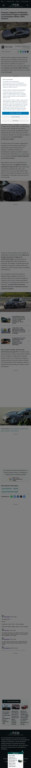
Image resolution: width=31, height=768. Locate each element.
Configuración (15, 117)
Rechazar (15, 120)
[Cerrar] (22, 751)
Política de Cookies (7, 109)
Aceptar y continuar (15, 113)
